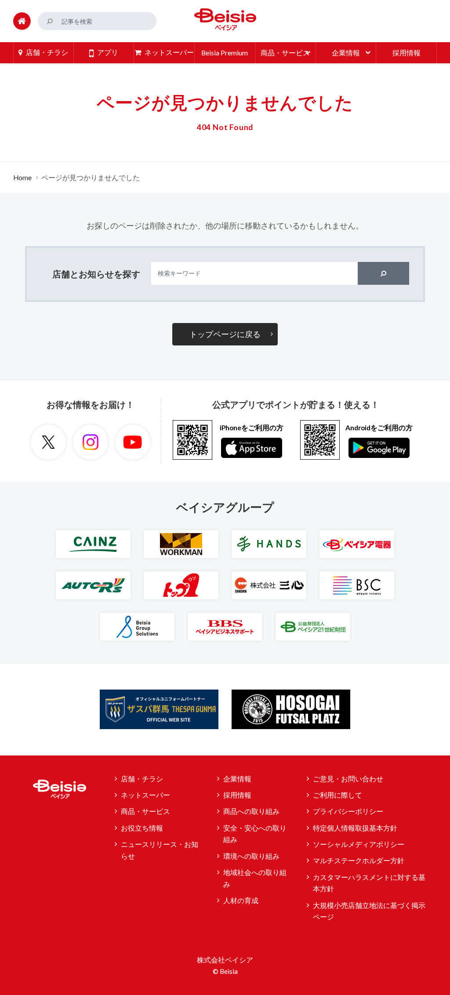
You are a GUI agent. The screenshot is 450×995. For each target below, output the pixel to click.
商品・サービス (145, 811)
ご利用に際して (337, 795)
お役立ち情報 (142, 828)
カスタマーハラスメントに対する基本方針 (369, 883)
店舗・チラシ (142, 779)
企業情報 (237, 779)
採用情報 (237, 795)
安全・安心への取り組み (255, 834)
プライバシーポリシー (348, 811)
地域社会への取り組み (255, 878)
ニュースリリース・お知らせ (159, 850)
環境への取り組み (251, 856)
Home (22, 178)
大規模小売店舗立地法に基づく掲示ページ (369, 911)
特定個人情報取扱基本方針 (355, 828)
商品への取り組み (251, 811)
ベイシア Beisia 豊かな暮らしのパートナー (225, 19)
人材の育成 (240, 900)
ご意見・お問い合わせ (348, 779)
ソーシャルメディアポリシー (358, 844)
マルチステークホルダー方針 (358, 860)
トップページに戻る (225, 334)
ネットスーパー (145, 795)
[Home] (22, 21)
